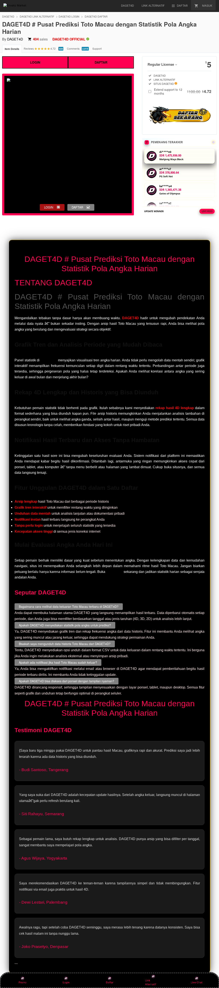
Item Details (12, 49)
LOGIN (35, 62)
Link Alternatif (150, 982)
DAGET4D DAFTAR (96, 16)
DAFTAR (101, 62)
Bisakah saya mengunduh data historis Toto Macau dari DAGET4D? (65, 644)
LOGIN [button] (48, 207)
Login (66, 982)
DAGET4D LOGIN (69, 16)
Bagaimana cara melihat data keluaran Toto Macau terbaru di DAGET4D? (68, 606)
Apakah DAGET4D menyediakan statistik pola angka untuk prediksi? (65, 625)
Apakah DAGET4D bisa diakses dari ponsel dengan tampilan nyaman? (66, 681)
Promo (22, 982)
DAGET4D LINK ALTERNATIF (37, 16)
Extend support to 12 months (182, 91)
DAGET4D (8, 16)
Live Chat (196, 982)
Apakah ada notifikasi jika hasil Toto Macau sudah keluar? (58, 662)
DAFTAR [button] (77, 207)
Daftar (109, 982)
